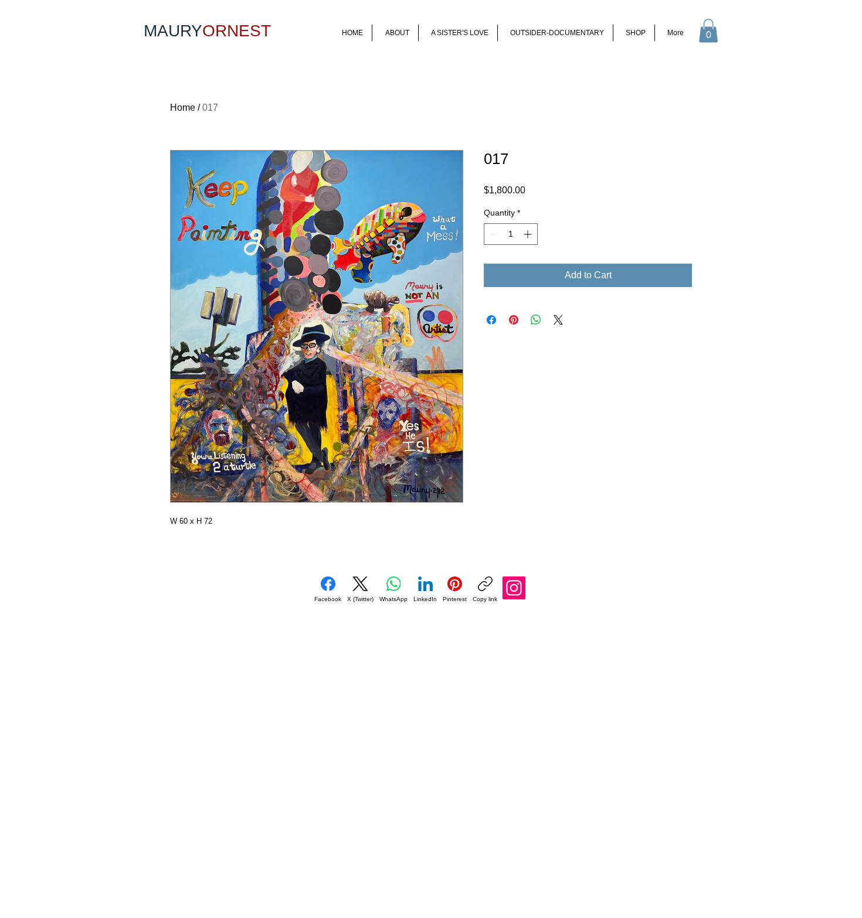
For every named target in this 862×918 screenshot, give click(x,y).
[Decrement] (493, 234)
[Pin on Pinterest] (514, 320)
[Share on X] (558, 320)
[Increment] (528, 234)
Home (182, 107)
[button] (708, 31)
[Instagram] (514, 587)
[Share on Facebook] (491, 320)
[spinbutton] (510, 234)
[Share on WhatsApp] (536, 320)
